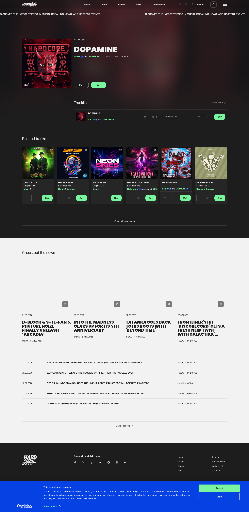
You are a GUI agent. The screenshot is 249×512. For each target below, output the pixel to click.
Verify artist (217, 466)
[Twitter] (83, 462)
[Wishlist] (180, 4)
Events (121, 4)
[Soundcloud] (100, 462)
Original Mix (29, 186)
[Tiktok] (92, 462)
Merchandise (158, 4)
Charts (104, 4)
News (139, 4)
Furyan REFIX (203, 186)
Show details (50, 506)
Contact (216, 470)
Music (87, 4)
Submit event (218, 461)
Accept (219, 488)
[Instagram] (108, 462)
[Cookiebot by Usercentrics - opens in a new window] (24, 506)
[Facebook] (75, 462)
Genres (181, 466)
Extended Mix (64, 186)
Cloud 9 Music (111, 56)
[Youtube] (125, 462)
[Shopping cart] (186, 4)
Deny (219, 496)
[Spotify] (117, 462)
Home (180, 457)
